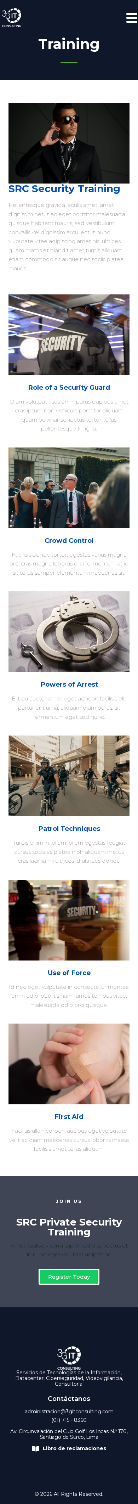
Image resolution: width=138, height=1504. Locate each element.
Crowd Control (69, 540)
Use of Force (69, 973)
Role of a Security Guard (69, 387)
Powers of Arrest (69, 684)
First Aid (69, 1116)
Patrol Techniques (69, 828)
